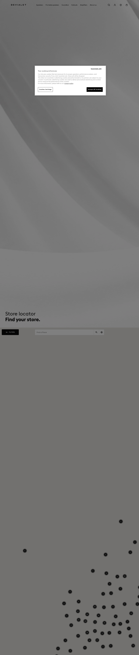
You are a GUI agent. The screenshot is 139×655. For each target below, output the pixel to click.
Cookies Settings (45, 89)
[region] (70, 81)
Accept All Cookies (94, 89)
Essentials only (96, 69)
